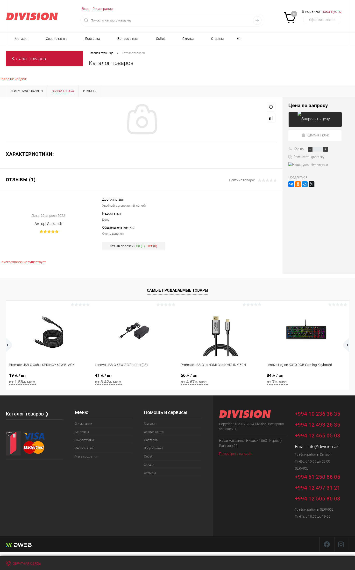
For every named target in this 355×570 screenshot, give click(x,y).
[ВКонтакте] (291, 184)
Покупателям (84, 440)
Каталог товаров (29, 58)
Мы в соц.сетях (86, 456)
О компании (83, 423)
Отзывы (217, 39)
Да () (140, 246)
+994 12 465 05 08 (317, 435)
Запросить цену (315, 119)
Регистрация (102, 9)
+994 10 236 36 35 (318, 413)
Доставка (92, 39)
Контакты (82, 432)
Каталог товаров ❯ (27, 414)
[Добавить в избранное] (271, 107)
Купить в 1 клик (318, 135)
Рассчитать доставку (309, 157)
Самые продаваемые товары (177, 290)
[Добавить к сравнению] (271, 118)
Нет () (152, 246)
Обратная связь (26, 563)
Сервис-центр (56, 39)
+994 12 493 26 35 (317, 424)
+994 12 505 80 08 (317, 498)
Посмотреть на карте (235, 454)
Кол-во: (299, 149)
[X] (311, 184)
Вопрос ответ (128, 39)
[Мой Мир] (305, 184)
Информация (84, 448)
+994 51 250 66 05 (318, 476)
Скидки (188, 39)
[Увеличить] (141, 120)
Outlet (160, 39)
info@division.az (323, 446)
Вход (86, 9)
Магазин (21, 39)
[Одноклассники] (298, 184)
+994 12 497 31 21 (317, 487)
